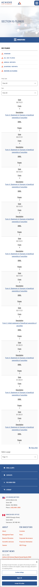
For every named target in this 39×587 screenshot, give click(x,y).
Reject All (19, 578)
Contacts (8, 475)
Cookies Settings (19, 572)
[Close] (37, 562)
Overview (7, 53)
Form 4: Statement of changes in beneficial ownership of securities (19, 116)
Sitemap (7, 490)
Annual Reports (10, 62)
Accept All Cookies (19, 583)
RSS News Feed (9, 482)
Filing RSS (33, 448)
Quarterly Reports (11, 66)
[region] (19, 573)
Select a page (5, 452)
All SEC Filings (9, 58)
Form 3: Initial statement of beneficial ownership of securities (19, 324)
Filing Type (4, 78)
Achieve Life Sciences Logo (19, 3)
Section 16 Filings (10, 71)
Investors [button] (21, 40)
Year (2, 88)
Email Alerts (9, 468)
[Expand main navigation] (36, 3)
